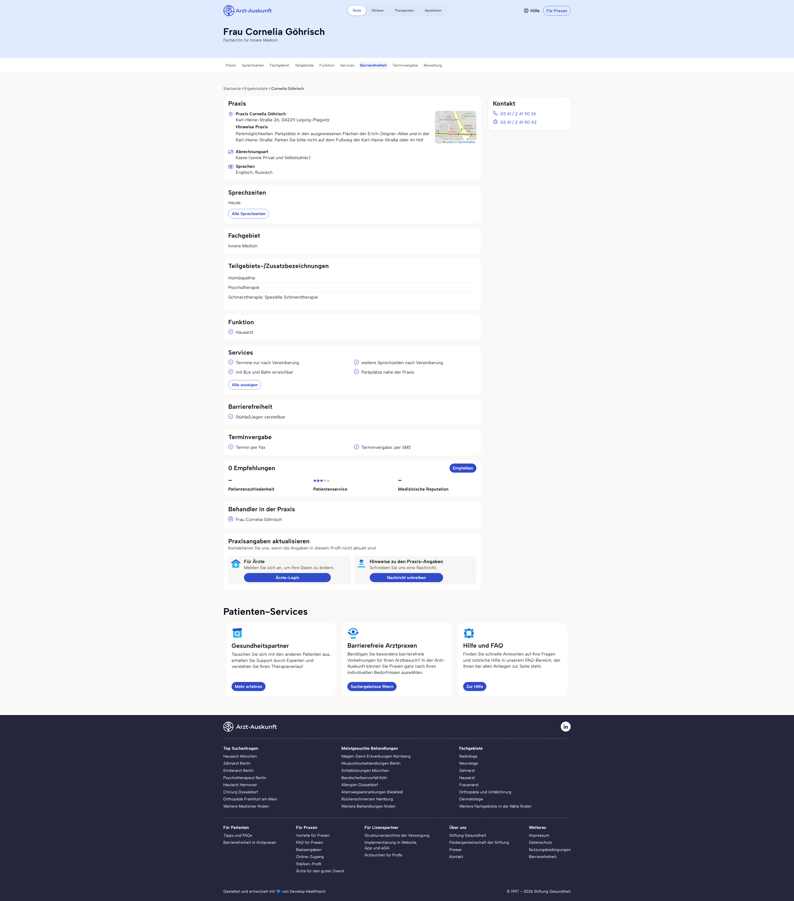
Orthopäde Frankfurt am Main (250, 799)
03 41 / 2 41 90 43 (518, 122)
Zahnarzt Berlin (237, 763)
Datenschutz (540, 842)
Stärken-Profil (308, 864)
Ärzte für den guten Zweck (320, 871)
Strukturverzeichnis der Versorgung (397, 835)
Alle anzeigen (245, 384)
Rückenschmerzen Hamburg (367, 799)
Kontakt (456, 856)
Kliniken (378, 10)
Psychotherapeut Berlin (244, 777)
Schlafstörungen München (365, 770)
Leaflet (449, 142)
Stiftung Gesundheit (467, 835)
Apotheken (433, 10)
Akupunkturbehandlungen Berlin (371, 763)
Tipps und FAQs (237, 835)
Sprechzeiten (253, 65)
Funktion (326, 65)
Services (347, 65)
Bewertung (433, 65)
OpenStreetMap (466, 142)
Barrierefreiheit (373, 65)
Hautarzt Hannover (240, 784)
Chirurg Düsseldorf (240, 792)
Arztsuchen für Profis (383, 855)
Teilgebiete (304, 65)
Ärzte (357, 10)
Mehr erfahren (248, 686)
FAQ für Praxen (309, 842)
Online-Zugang (310, 856)
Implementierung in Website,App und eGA (391, 845)
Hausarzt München (240, 756)
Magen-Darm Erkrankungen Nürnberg (376, 756)
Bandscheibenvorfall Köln (364, 777)
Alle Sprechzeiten (248, 213)
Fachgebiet (279, 65)
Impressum (539, 835)
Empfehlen (463, 468)
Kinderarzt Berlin (238, 770)
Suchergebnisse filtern (372, 686)
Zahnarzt (467, 770)
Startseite (232, 88)
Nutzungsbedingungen (550, 849)
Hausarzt (467, 777)
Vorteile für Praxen (313, 835)
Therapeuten (404, 10)
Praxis (231, 65)
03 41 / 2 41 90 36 (518, 113)
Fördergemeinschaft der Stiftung (479, 842)
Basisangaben (309, 849)
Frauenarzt (469, 784)
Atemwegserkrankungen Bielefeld (372, 792)
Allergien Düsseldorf (359, 784)
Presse (455, 849)
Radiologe (468, 756)
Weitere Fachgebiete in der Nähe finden (495, 806)
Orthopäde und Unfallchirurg (485, 792)
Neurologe (468, 763)
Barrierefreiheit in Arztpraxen (249, 842)
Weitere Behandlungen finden (368, 806)
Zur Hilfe (474, 686)
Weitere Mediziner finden (246, 806)
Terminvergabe (405, 65)
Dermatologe (471, 799)
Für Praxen (556, 10)
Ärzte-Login (287, 577)
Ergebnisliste (256, 88)
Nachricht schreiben (406, 577)
